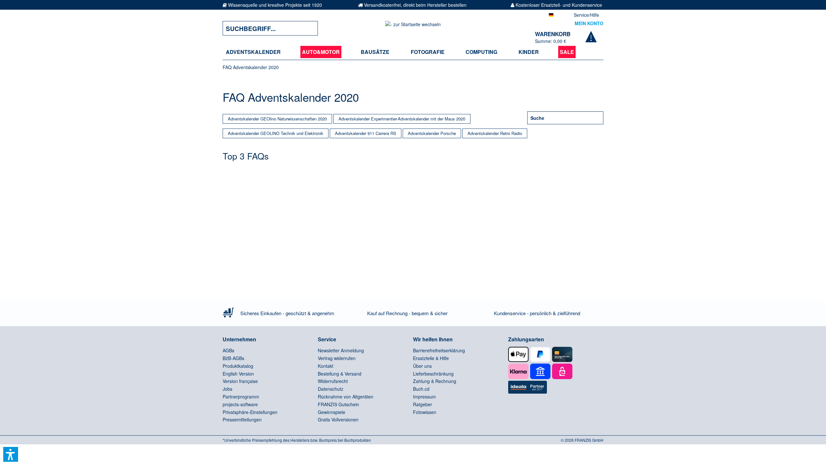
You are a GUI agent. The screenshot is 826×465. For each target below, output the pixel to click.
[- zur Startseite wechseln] (413, 28)
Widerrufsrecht (333, 381)
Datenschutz (330, 389)
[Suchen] (308, 28)
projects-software (240, 404)
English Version (238, 373)
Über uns (422, 366)
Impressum (424, 396)
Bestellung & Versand (339, 373)
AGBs (228, 350)
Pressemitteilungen (242, 419)
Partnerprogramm (241, 396)
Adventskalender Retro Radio (495, 133)
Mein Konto (589, 23)
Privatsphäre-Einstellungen (250, 412)
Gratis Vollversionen (338, 419)
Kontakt (325, 366)
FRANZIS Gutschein (338, 404)
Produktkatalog (238, 366)
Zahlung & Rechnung (434, 381)
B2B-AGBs (233, 358)
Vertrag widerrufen (337, 358)
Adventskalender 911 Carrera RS (365, 133)
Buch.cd (421, 389)
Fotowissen (424, 412)
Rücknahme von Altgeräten (345, 396)
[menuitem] (253, 52)
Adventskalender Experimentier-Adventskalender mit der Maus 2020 (401, 119)
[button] (10, 454)
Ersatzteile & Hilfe (431, 358)
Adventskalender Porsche (432, 133)
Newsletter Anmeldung (341, 350)
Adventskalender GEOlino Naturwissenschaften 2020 (277, 119)
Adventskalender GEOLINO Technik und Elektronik (275, 133)
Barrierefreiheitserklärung (439, 350)
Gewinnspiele (331, 412)
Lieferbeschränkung (433, 373)
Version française (240, 381)
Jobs (227, 389)
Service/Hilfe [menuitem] (586, 15)
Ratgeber (422, 404)
